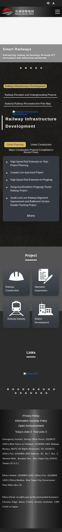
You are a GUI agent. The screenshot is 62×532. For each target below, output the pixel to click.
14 (31, 393)
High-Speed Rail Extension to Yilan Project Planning (29, 163)
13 (26, 393)
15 (36, 393)
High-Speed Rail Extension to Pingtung (31, 179)
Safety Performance (36, 68)
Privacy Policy (31, 415)
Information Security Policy (31, 420)
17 (46, 393)
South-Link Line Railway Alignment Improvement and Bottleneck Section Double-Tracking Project (30, 201)
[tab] (25, 86)
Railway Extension (31, 68)
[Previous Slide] (2, 374)
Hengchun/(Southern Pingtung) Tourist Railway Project (30, 189)
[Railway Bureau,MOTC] (17, 11)
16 (41, 393)
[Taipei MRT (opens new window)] (31, 374)
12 (21, 393)
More (31, 215)
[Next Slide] (60, 374)
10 (54, 389)
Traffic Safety (21, 68)
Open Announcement (31, 425)
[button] (48, 3)
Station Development (41, 68)
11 (15, 393)
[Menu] (57, 11)
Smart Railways (26, 68)
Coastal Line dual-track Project (26, 172)
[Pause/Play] (59, 18)
